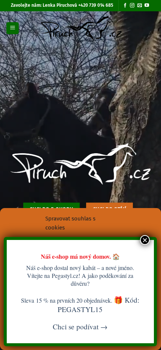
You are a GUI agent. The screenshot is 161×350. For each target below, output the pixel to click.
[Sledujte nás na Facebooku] (125, 5)
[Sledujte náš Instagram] (132, 5)
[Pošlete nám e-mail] (139, 5)
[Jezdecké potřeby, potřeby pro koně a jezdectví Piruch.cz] (80, 28)
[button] (12, 28)
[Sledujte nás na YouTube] (147, 5)
